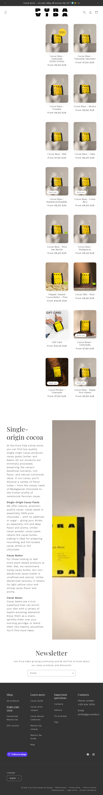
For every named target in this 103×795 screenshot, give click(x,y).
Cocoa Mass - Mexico (85, 106)
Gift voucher (13, 726)
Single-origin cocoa (13, 708)
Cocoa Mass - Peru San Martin (57, 248)
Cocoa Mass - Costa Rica (85, 200)
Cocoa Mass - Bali (56, 154)
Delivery (58, 710)
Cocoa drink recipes (36, 708)
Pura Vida (32, 788)
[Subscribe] (73, 673)
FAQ (56, 722)
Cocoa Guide (36, 701)
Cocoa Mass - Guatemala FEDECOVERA (56, 59)
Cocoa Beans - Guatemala (84, 343)
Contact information (88, 790)
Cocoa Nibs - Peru (84, 294)
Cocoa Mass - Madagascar (85, 248)
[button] (6, 12)
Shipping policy (58, 790)
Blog (32, 744)
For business (60, 716)
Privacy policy (74, 787)
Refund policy (60, 787)
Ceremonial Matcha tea (12, 718)
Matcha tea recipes (36, 727)
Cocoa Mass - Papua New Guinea (84, 391)
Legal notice (72, 790)
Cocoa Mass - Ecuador (57, 107)
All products (13, 701)
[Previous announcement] (5, 3)
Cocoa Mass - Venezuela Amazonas (85, 57)
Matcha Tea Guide (36, 737)
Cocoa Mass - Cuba (85, 154)
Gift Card (57, 342)
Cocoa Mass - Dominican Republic (56, 200)
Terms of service (89, 787)
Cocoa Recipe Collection (37, 718)
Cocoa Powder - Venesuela (57, 391)
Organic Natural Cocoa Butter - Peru (56, 295)
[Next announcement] (98, 3)
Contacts (58, 704)
